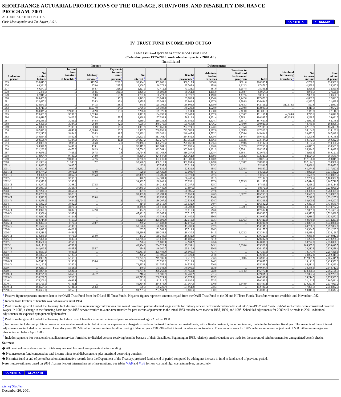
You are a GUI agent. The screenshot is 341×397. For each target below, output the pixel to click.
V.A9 (129, 363)
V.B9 (142, 363)
